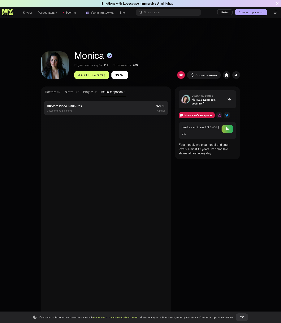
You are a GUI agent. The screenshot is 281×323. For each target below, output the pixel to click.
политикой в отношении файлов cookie (115, 317)
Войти (224, 12)
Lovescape (131, 3)
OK (242, 317)
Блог (123, 12)
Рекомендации (47, 12)
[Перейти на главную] (7, 12)
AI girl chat (165, 3)
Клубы (27, 12)
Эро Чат (71, 12)
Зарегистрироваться (251, 12)
